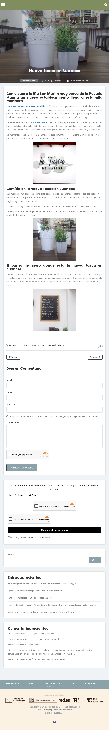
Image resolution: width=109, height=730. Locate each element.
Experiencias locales (29, 81)
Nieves (11, 645)
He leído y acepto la (30, 537)
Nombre (10, 380)
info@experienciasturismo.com (58, 710)
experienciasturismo (17, 633)
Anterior (14, 357)
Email (9, 392)
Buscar (11, 554)
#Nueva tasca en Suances (37, 345)
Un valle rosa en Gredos (29, 645)
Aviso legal (30, 683)
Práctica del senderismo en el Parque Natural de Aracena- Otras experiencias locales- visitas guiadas (52, 605)
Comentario (12, 422)
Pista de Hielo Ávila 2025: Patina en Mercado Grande (42, 659)
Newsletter (51, 686)
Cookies (73, 683)
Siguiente (94, 357)
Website (10, 404)
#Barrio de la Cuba (17, 345)
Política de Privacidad (39, 537)
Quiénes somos (12, 683)
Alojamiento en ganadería (42, 633)
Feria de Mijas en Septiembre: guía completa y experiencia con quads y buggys (42, 583)
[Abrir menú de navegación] (3, 5)
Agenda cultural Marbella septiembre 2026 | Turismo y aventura (35, 591)
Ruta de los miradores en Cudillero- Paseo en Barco (30, 598)
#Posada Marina (56, 345)
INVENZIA (57, 713)
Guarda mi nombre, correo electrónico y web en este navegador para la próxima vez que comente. (54, 416)
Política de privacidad (52, 683)
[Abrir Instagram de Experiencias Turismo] (54, 722)
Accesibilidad (90, 683)
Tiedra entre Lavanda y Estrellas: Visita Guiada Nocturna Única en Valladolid (41, 612)
